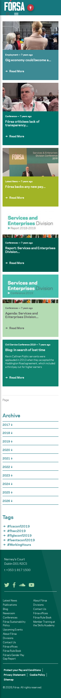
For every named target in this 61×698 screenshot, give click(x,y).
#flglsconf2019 (19, 535)
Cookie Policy (37, 675)
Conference (11, 116)
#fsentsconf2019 (21, 540)
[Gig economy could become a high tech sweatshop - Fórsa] (30, 35)
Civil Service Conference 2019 (20, 344)
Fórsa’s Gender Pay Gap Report (13, 656)
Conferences (11, 242)
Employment (11, 54)
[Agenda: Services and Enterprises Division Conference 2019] (30, 289)
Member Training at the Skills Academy (44, 623)
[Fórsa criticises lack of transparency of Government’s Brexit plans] (30, 97)
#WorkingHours (19, 544)
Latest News (11, 181)
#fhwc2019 (16, 531)
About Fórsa (10, 634)
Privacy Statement (14, 675)
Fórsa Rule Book (12, 651)
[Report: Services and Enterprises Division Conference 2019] (30, 223)
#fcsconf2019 (18, 526)
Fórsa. (16, 687)
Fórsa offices (10, 646)
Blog (5, 609)
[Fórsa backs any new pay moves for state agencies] (30, 162)
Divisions (8, 638)
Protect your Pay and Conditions (22, 670)
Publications (10, 605)
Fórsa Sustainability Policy (14, 623)
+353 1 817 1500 (18, 570)
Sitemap (9, 679)
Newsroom (9, 613)
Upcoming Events (13, 629)
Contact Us (9, 642)
